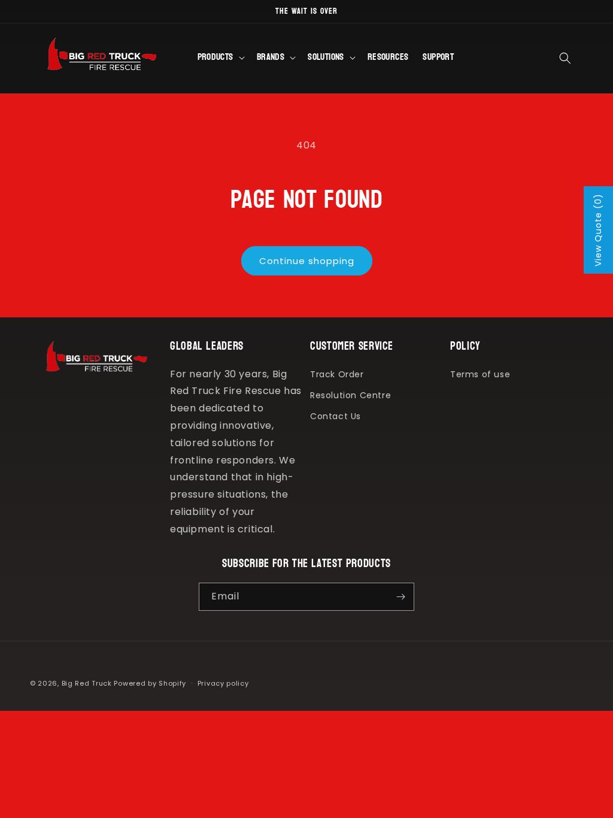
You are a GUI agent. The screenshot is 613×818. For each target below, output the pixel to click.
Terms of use (480, 374)
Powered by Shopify (150, 683)
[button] (220, 58)
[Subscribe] (400, 597)
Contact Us (335, 416)
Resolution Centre (350, 395)
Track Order (337, 374)
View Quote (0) (598, 229)
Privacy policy (223, 683)
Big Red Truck (87, 683)
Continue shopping (306, 261)
